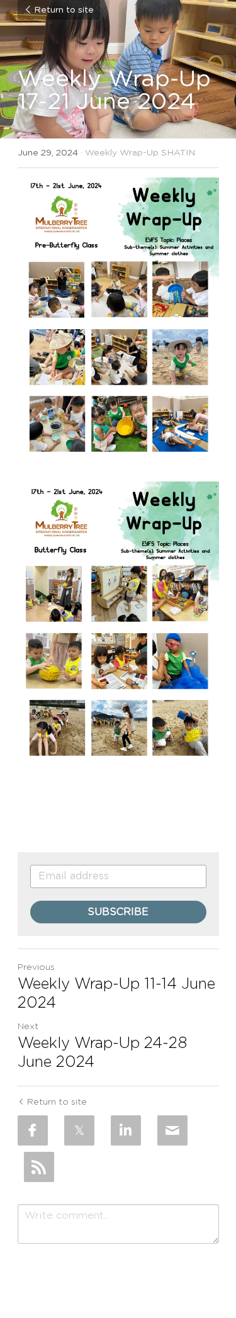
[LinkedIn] (126, 1130)
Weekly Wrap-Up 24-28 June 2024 (102, 1053)
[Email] (172, 1130)
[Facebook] (33, 1130)
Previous (36, 967)
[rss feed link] (39, 1167)
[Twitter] (79, 1130)
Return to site (64, 10)
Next (28, 1026)
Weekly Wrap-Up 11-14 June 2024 (116, 994)
